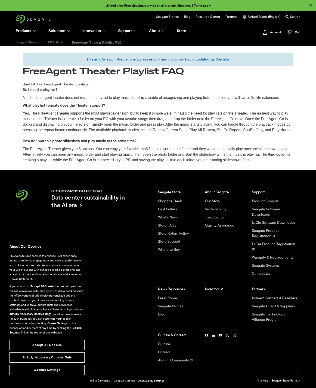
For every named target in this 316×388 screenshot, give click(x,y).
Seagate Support (28, 42)
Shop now (184, 5)
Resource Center (207, 17)
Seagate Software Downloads (266, 212)
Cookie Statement (20, 279)
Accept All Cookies (47, 345)
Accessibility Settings (151, 381)
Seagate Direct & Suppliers (274, 306)
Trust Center (215, 217)
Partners (231, 17)
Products (23, 31)
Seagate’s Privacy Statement (47, 309)
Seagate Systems (266, 265)
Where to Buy (169, 249)
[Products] (34, 30)
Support (125, 31)
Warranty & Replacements (273, 257)
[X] (227, 348)
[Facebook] (206, 348)
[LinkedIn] (213, 348)
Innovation (91, 31)
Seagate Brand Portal (285, 380)
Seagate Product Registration (265, 233)
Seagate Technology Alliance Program (268, 317)
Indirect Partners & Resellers (275, 298)
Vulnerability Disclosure (95, 380)
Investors (212, 289)
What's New (168, 217)
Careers (164, 352)
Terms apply (202, 5)
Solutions (56, 31)
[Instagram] (234, 348)
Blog (187, 17)
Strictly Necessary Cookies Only (47, 357)
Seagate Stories (167, 17)
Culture (164, 344)
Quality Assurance (220, 225)
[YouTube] (220, 348)
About (154, 31)
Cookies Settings (124, 380)
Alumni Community (174, 360)
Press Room (168, 298)
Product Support (265, 201)
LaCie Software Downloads (274, 222)
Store (181, 31)
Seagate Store (170, 192)
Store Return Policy (174, 233)
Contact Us (261, 273)
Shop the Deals (171, 201)
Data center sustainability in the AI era (88, 201)
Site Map (262, 380)
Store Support (169, 241)
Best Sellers (168, 209)
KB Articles (56, 42)
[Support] (135, 30)
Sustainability (216, 209)
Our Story (213, 201)
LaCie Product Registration (274, 244)
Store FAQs (167, 225)
